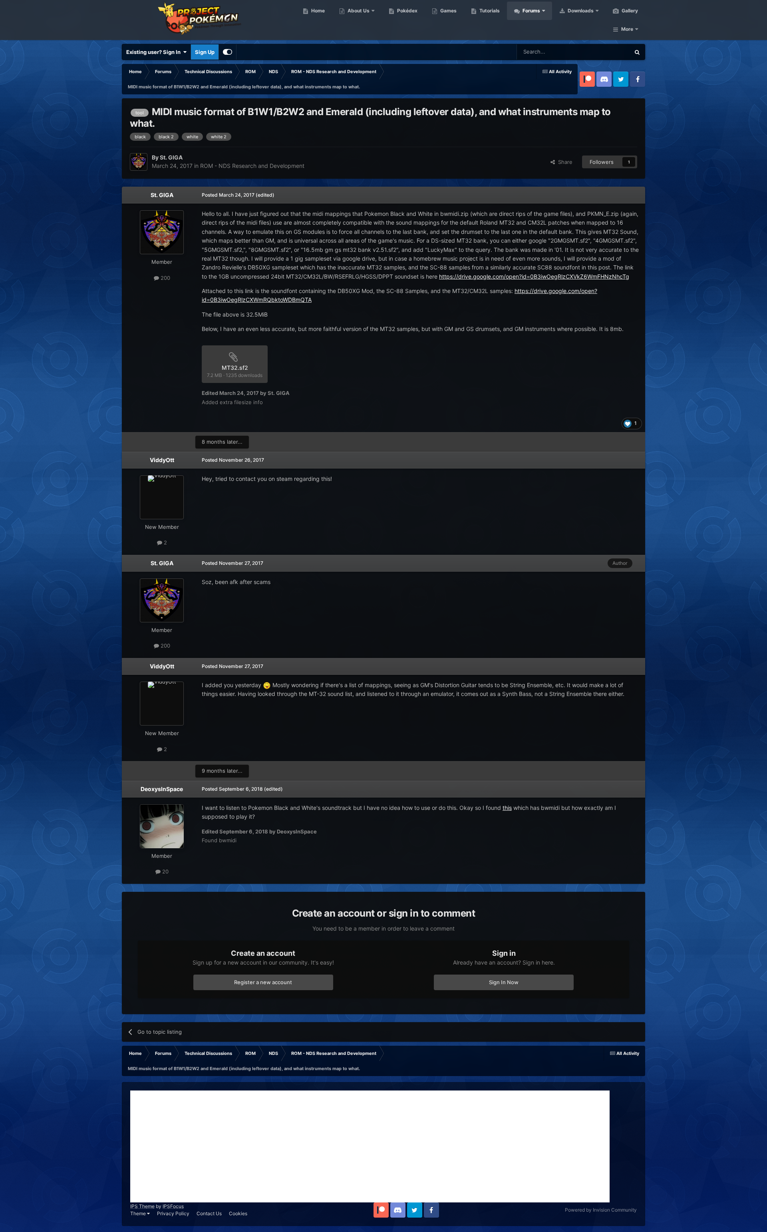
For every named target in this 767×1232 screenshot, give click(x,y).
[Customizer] (227, 52)
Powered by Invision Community (601, 1210)
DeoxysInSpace (162, 788)
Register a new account (263, 982)
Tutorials (489, 11)
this (507, 807)
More (627, 29)
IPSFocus (173, 1206)
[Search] (637, 52)
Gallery (629, 11)
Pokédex (406, 11)
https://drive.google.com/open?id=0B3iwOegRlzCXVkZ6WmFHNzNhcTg (534, 276)
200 (164, 278)
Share (563, 162)
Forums (530, 11)
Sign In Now (504, 982)
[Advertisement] (370, 1146)
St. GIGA (162, 194)
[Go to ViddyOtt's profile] (162, 497)
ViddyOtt (162, 460)
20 (165, 871)
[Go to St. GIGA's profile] (138, 162)
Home (317, 11)
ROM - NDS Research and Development (252, 165)
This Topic (607, 52)
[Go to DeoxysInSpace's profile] (162, 826)
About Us (358, 11)
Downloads (580, 11)
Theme (138, 1213)
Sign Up (205, 52)
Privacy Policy (173, 1213)
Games (448, 11)
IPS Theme (142, 1206)
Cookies (238, 1213)
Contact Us (209, 1213)
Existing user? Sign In (154, 52)
